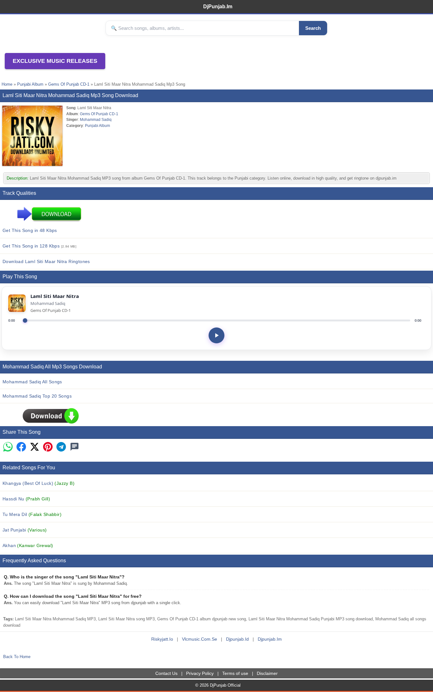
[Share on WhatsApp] (8, 447)
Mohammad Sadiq (96, 119)
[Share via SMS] (74, 447)
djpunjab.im (270, 639)
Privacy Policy (200, 673)
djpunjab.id (237, 639)
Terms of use (235, 673)
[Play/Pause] (216, 335)
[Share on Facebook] (21, 447)
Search (313, 28)
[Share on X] (34, 447)
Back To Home (16, 656)
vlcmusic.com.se (199, 639)
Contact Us (166, 673)
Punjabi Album (30, 84)
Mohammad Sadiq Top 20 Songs (37, 396)
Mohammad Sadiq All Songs (32, 381)
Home (7, 84)
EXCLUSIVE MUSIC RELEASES (55, 61)
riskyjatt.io (162, 639)
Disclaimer (267, 673)
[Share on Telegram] (61, 447)
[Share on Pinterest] (48, 447)
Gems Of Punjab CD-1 (68, 84)
